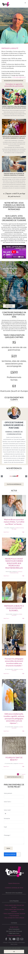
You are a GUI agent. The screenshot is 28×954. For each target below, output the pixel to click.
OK (14, 951)
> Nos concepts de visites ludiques (14, 917)
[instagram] (18, 939)
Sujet (5, 827)
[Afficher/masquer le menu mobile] (25, 2)
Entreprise (7, 818)
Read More (6, 532)
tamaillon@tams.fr (19, 77)
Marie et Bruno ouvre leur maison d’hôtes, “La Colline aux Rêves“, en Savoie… (14, 521)
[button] (2, 476)
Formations (19, 571)
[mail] (22, 939)
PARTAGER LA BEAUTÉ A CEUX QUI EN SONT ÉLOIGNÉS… (14, 608)
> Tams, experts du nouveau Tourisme (14, 913)
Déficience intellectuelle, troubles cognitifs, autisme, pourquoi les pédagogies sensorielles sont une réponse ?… (14, 718)
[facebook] (6, 939)
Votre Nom (7, 801)
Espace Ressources (14, 883)
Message (7, 835)
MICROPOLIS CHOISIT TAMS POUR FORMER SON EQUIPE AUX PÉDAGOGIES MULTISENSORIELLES (14, 563)
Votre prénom (8, 793)
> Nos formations (14, 915)
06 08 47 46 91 (14, 927)
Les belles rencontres (19, 527)
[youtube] (14, 939)
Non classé (14, 529)
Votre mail (7, 810)
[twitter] (10, 939)
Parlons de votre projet (14, 935)
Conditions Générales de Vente (14, 887)
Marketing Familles (14, 572)
